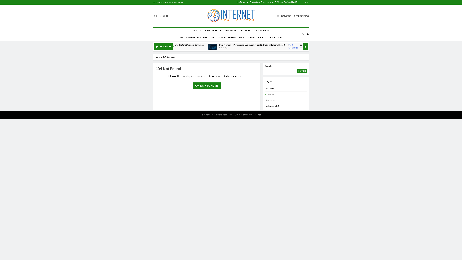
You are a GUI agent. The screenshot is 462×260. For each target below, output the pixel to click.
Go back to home (206, 85)
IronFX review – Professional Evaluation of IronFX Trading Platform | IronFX (267, 2)
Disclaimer (245, 31)
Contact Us (230, 31)
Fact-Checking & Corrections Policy (197, 37)
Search (268, 66)
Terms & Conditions (257, 37)
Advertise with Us (213, 31)
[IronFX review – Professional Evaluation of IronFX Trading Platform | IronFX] (198, 48)
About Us (196, 31)
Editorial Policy (261, 31)
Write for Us (276, 37)
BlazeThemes (255, 115)
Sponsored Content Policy (231, 37)
